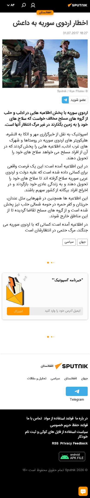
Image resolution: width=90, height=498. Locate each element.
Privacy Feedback (74, 443)
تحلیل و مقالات (36, 378)
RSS (55, 443)
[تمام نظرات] (83, 491)
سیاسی (69, 242)
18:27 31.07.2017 (75, 33)
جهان (82, 242)
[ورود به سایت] (33, 5)
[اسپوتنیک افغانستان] (78, 7)
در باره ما (81, 418)
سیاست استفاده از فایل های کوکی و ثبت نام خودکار (56, 434)
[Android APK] (72, 457)
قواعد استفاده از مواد (58, 418)
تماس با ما (34, 418)
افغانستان (70, 378)
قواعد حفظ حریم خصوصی (69, 425)
